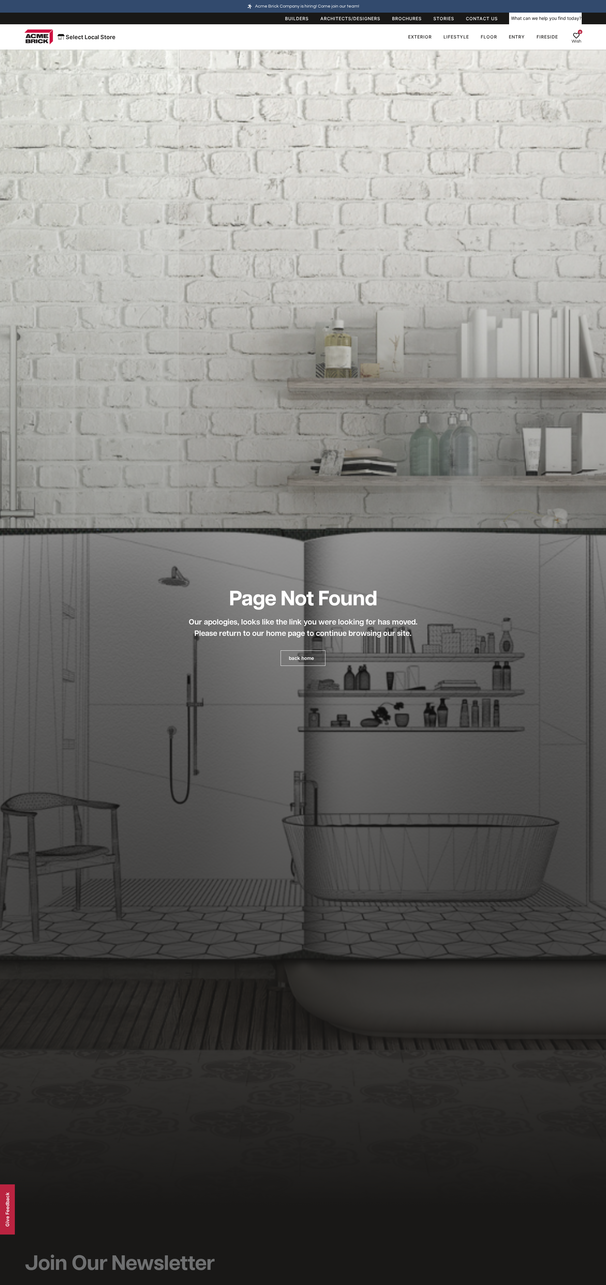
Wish (576, 41)
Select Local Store (90, 37)
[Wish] (576, 35)
